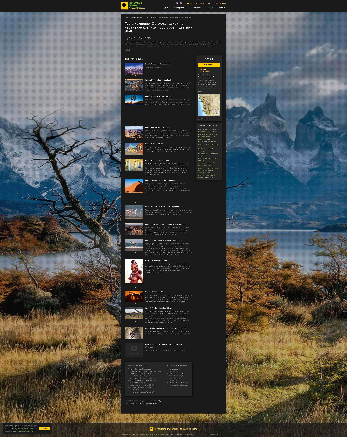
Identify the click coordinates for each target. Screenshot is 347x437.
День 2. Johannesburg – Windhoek (207, 131)
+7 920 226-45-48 (220, 3)
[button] (135, 75)
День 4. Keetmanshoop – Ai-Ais (206, 136)
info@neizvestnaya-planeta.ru (200, 3)
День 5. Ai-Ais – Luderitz (204, 139)
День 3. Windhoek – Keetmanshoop (207, 134)
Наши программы (180, 8)
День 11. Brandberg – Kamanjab (206, 163)
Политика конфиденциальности (164, 434)
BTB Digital (223, 434)
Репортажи (197, 8)
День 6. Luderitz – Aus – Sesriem (207, 142)
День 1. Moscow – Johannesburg (207, 129)
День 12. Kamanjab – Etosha (205, 165)
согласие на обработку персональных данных (21, 428)
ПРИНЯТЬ (44, 428)
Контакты (222, 8)
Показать (127, 49)
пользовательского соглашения (25, 431)
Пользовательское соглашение (184, 434)
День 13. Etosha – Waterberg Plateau (208, 168)
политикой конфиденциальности (26, 430)
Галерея (210, 8)
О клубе (165, 8)
